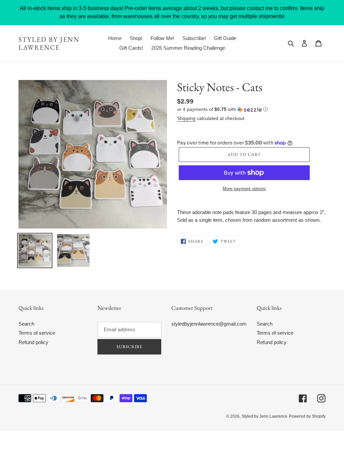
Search (26, 324)
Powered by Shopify (307, 416)
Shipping (186, 118)
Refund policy (33, 342)
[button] (222, 109)
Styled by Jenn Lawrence (49, 43)
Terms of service (36, 333)
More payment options (244, 188)
